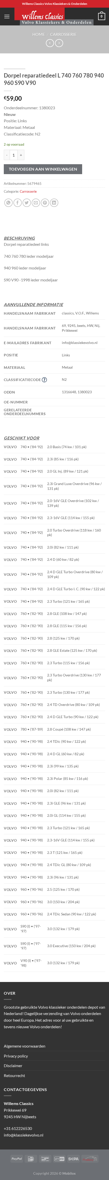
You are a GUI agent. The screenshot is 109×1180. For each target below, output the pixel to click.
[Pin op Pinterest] (45, 203)
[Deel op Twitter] (27, 203)
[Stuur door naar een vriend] (36, 203)
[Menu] (7, 16)
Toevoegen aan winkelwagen (43, 169)
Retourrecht (14, 1075)
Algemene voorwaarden (24, 1045)
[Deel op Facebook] (17, 203)
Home (38, 34)
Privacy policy (16, 1055)
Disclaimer (13, 1065)
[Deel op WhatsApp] (8, 203)
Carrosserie (63, 34)
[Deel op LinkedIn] (54, 203)
